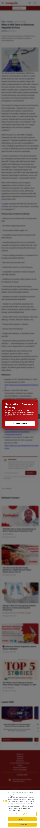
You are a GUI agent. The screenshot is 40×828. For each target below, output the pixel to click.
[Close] (37, 792)
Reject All (22, 819)
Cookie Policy (16, 810)
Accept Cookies (22, 824)
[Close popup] (36, 401)
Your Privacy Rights (22, 814)
